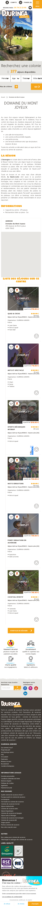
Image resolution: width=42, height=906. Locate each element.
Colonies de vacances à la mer (10, 804)
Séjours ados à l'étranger (8, 815)
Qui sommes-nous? (7, 748)
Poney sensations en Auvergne (17, 541)
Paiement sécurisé (6, 788)
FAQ (2, 755)
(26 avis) (36, 316)
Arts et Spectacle (16, 370)
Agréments (4, 785)
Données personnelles (7, 776)
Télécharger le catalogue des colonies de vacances (16, 840)
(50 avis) (36, 429)
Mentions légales (6, 781)
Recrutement (5, 764)
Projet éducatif (5, 750)
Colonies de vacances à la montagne (12, 818)
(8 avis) (36, 599)
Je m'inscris (18, 688)
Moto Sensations (16, 483)
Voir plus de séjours (19, 631)
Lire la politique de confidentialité (12, 897)
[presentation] (5, 37)
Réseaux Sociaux (6, 761)
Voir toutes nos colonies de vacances (12, 802)
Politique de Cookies (7, 783)
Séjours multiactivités (7, 806)
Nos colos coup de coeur (8, 827)
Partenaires (4, 759)
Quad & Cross (14, 313)
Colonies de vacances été (9, 820)
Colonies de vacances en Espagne (11, 813)
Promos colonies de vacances (10, 825)
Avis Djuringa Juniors (7, 752)
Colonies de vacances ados (9, 809)
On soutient (4, 757)
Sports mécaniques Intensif (16, 428)
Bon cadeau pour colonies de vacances (13, 837)
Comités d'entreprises (7, 766)
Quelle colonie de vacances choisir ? (12, 795)
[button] (16, 93)
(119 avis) (36, 486)
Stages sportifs (5, 822)
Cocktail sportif (15, 597)
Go (35, 87)
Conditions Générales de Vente (10, 779)
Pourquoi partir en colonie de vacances (13, 797)
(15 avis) (36, 372)
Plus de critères (6, 86)
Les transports (5, 799)
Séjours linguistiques (7, 811)
